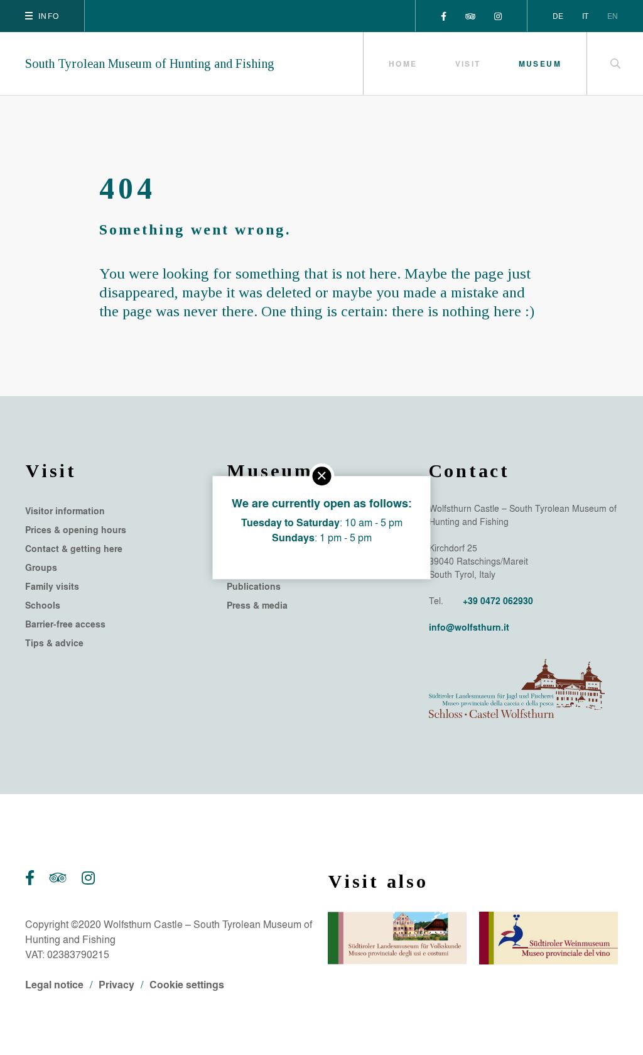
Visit (468, 63)
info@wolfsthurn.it (469, 627)
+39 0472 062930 (498, 600)
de (558, 15)
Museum (540, 63)
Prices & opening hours (75, 530)
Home (403, 63)
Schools (42, 605)
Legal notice (54, 984)
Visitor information (65, 511)
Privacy (116, 984)
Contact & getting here (73, 549)
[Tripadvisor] (470, 15)
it (585, 15)
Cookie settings (186, 984)
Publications (254, 586)
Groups (41, 567)
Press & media (257, 605)
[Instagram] (498, 15)
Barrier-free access (65, 624)
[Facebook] (443, 15)
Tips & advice (54, 643)
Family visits (52, 586)
